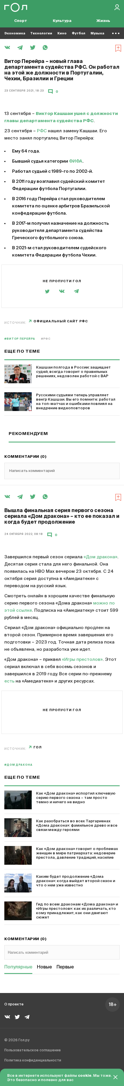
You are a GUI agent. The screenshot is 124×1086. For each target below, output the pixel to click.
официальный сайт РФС (60, 321)
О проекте (14, 1004)
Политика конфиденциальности (32, 1060)
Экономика (14, 33)
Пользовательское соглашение (32, 1050)
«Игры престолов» (82, 659)
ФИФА (75, 161)
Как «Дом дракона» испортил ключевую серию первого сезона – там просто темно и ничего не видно (75, 798)
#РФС (46, 339)
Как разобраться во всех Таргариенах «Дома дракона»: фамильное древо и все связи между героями (76, 825)
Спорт (20, 21)
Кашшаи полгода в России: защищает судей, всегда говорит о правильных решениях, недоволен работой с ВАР (73, 372)
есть (9, 681)
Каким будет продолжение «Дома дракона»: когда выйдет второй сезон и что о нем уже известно (75, 881)
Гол (37, 747)
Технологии (41, 33)
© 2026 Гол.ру (16, 1040)
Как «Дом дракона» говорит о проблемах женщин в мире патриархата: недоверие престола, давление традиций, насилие (77, 853)
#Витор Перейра (19, 339)
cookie (84, 1076)
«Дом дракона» (100, 557)
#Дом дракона (18, 765)
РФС (42, 131)
